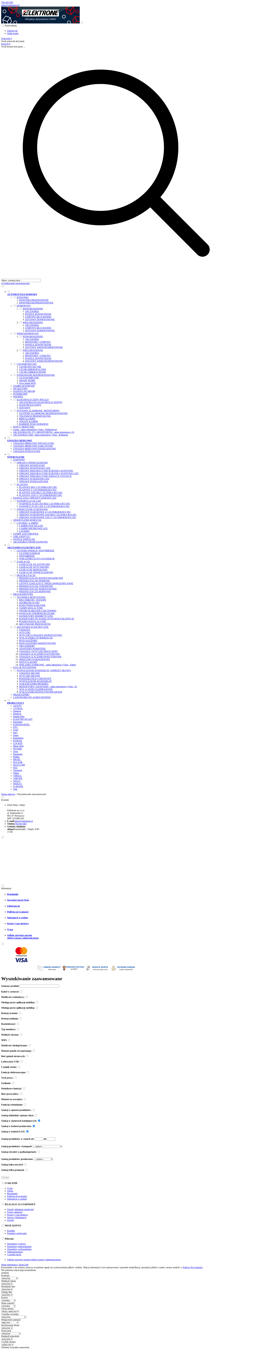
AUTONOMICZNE (29, 378)
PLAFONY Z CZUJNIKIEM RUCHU (38, 490)
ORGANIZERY (27, 646)
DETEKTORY (20, 388)
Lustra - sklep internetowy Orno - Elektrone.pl (35, 429)
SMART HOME (27, 380)
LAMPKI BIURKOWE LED (33, 528)
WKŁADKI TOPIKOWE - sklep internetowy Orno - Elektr (47, 664)
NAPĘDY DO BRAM (24, 391)
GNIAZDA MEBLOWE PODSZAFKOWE (34, 448)
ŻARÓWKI (19, 459)
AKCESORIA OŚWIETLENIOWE (30, 542)
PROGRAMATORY (23, 594)
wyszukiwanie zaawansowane (15, 283)
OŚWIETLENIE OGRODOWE (32, 509)
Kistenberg (18, 738)
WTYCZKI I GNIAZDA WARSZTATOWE (40, 635)
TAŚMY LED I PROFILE (26, 534)
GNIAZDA (24, 630)
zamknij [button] (5, 1273)
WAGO (16, 781)
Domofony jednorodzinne (19, 1246)
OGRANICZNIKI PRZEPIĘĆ (34, 684)
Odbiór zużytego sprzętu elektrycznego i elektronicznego (23, 936)
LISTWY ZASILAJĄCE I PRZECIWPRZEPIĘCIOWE (46, 583)
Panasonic (18, 754)
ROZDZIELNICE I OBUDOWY (35, 678)
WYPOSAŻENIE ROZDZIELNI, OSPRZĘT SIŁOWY (44, 670)
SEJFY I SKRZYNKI (23, 427)
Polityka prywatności (18, 912)
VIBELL (17, 775)
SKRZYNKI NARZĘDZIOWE (34, 659)
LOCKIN (17, 743)
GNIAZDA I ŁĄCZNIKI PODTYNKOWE (40, 656)
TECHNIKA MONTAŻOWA (31, 597)
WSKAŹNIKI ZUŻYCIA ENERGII (36, 558)
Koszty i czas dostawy (18, 923)
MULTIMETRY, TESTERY (32, 600)
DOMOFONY (24, 305)
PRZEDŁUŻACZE (26, 575)
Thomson (17, 770)
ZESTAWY (24, 407)
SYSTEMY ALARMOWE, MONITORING (38, 410)
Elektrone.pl (13, 906)
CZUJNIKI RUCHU (27, 364)
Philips (16, 757)
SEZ (15, 767)
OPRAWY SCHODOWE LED (34, 479)
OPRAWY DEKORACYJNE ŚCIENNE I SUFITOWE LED (48, 473)
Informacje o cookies (17, 917)
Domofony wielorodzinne (19, 1249)
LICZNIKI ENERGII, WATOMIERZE (35, 550)
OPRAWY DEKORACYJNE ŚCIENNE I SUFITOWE (46, 470)
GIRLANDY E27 (21, 536)
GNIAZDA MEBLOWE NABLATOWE (33, 446)
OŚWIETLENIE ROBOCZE (27, 520)
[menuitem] (119, 363)
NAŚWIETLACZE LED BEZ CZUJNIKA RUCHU (44, 503)
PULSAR (18, 762)
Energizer (17, 722)
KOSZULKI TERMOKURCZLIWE (37, 613)
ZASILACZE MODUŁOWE (33, 569)
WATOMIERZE (27, 556)
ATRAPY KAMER (28, 421)
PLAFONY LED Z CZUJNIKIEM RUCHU (40, 495)
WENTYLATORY (28, 662)
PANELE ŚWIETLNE (24, 539)
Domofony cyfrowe (16, 1244)
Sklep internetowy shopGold (14, 1264)
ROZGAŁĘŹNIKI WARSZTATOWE (37, 643)
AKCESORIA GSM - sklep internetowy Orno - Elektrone (40, 435)
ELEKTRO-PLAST (23, 719)
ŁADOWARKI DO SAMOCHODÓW (32, 697)
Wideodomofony (15, 1252)
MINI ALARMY (27, 418)
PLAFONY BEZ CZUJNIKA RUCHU (38, 487)
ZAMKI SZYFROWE (24, 386)
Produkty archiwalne (17, 1233)
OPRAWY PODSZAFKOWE (33, 481)
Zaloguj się (12, 30)
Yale (15, 789)
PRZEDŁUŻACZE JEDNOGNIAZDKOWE (41, 578)
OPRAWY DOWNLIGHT (32, 465)
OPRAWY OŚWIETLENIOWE (32, 462)
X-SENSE (18, 786)
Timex (16, 773)
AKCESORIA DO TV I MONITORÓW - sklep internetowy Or (43, 432)
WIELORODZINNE (33, 322)
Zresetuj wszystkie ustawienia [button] (15, 1347)
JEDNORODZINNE (33, 308)
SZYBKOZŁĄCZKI (29, 602)
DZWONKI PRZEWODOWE (34, 300)
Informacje (6, 888)
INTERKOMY (20, 394)
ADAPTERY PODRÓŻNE (32, 648)
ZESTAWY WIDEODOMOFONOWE (44, 347)
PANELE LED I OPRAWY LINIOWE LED (34, 498)
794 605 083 (7, 2)
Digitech (17, 714)
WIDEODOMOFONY (28, 333)
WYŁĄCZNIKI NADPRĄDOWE (36, 689)
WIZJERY (18, 396)
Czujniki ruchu (14, 1254)
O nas (10, 929)
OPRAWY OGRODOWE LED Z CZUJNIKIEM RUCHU (47, 517)
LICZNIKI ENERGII (29, 553)
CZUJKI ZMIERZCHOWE (32, 372)
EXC (15, 727)
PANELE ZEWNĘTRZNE (38, 314)
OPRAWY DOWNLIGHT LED (34, 468)
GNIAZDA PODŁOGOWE (26, 451)
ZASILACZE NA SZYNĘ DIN (34, 564)
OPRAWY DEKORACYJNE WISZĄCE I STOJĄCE (45, 476)
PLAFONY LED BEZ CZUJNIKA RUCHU (41, 492)
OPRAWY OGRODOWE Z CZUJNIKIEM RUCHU (45, 512)
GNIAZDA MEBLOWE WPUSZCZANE (33, 443)
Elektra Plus (18, 716)
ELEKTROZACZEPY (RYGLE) (33, 399)
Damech (17, 711)
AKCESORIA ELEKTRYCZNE (33, 627)
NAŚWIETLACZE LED (29, 501)
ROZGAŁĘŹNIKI (28, 640)
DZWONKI (22, 297)
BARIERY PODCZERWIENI (33, 424)
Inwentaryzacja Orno (18, 900)
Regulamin (12, 894)
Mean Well (18, 746)
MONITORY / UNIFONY (38, 342)
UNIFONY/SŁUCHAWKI (38, 317)
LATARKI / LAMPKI (27, 523)
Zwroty (10, 1220)
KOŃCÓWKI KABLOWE (32, 605)
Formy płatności (14, 1212)
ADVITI (17, 705)
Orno (15, 751)
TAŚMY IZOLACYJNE (31, 608)
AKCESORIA (32, 311)
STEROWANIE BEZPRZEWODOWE (36, 375)
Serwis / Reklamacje (16, 1217)
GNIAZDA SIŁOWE (29, 673)
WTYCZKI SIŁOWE (29, 676)
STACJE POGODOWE (24, 667)
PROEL (17, 759)
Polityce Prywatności (193, 1267)
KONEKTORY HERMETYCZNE (36, 616)
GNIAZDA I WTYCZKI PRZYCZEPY (38, 651)
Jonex (16, 735)
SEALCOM (19, 765)
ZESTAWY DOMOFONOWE (40, 319)
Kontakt (5, 800)
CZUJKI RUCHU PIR (30, 366)
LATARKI (24, 531)
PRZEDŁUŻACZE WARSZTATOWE (38, 589)
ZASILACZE (23, 561)
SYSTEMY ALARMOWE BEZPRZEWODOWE (43, 413)
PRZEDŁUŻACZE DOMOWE (34, 580)
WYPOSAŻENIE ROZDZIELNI (35, 681)
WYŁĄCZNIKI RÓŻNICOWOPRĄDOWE (40, 692)
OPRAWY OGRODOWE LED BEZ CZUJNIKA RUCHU (48, 514)
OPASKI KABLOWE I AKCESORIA (37, 610)
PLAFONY (22, 484)
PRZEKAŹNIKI (21, 694)
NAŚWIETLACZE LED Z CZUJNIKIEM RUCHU (44, 506)
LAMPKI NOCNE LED (31, 525)
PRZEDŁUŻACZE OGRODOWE (36, 586)
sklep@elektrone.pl (10, 5)
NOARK (17, 748)
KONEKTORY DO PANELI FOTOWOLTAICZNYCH (46, 618)
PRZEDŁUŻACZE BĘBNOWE (35, 591)
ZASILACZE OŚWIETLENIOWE (36, 572)
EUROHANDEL (21, 724)
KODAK (17, 740)
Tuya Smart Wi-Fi (27, 383)
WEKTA (17, 783)
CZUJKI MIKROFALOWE (32, 369)
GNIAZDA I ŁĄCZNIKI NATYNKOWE (39, 654)
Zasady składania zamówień (20, 1209)
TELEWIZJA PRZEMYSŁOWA (35, 416)
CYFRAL (18, 708)
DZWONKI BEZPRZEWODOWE (36, 302)
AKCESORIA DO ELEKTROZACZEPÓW (40, 402)
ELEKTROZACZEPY (30, 405)
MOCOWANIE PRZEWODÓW (35, 624)
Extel (15, 730)
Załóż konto (13, 33)
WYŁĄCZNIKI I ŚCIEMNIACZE (36, 638)
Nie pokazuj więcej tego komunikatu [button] (18, 1270)
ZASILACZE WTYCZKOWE (34, 567)
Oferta (10, 1191)
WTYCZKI (24, 632)
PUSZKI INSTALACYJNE (32, 621)
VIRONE (17, 778)
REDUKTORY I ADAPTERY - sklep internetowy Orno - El (48, 686)
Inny (15, 732)
